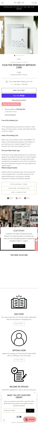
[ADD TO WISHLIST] (4, 261)
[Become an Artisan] (19, 374)
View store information (10, 114)
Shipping (13, 74)
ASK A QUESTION (19, 192)
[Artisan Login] (19, 338)
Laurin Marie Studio (19, 62)
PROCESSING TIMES (19, 184)
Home (18, 59)
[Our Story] (19, 302)
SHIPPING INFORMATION (19, 188)
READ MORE (19, 246)
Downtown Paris (26, 234)
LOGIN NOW (19, 359)
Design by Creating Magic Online (19, 422)
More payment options (19, 100)
